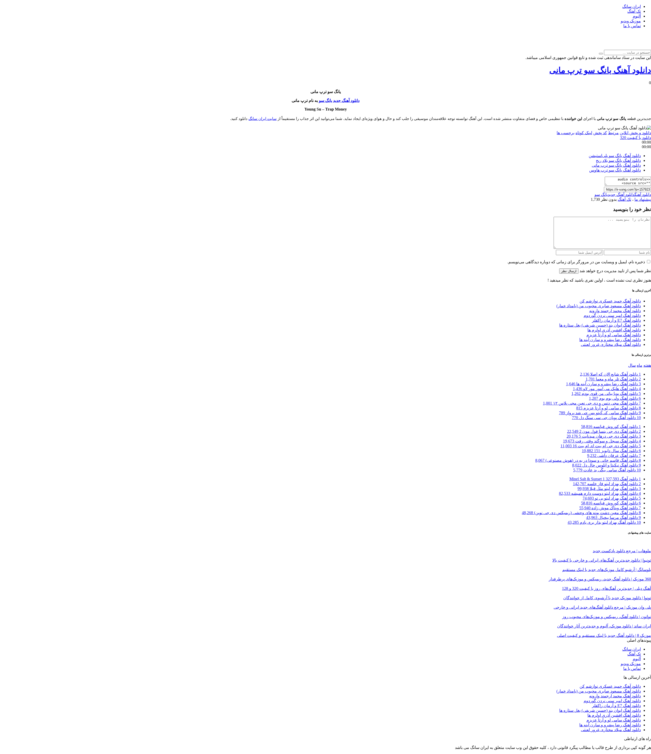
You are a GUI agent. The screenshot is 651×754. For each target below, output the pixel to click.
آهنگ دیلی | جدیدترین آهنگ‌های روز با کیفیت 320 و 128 (606, 588)
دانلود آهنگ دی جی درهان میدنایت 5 (604, 436)
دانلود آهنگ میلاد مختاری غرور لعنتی (611, 344)
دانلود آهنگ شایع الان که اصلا (610, 374)
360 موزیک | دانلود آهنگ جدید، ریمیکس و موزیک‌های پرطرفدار (600, 579)
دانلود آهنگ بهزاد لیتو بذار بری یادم (604, 522)
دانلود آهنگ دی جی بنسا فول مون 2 (604, 431)
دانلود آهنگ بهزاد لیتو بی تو (612, 498)
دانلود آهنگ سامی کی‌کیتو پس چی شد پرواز (600, 413)
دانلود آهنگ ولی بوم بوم (615, 398)
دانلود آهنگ (642, 194)
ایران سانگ (631, 6)
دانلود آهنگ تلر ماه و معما (613, 379)
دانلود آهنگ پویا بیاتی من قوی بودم (606, 393)
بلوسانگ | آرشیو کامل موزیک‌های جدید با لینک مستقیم (606, 569)
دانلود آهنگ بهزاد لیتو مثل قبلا (609, 488)
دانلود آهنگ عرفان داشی (614, 455)
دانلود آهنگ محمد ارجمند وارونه (615, 311)
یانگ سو (325, 100)
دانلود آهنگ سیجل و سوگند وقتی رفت (602, 441)
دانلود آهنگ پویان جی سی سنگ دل (606, 418)
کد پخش (600, 133)
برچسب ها (565, 133)
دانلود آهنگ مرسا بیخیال (613, 517)
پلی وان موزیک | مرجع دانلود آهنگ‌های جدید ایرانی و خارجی (602, 607)
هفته (647, 365)
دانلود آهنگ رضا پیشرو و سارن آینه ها (610, 339)
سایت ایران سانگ (262, 119)
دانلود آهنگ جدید (346, 100)
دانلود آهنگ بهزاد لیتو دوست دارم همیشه (600, 493)
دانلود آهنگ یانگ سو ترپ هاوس (615, 170)
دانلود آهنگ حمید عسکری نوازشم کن (610, 301)
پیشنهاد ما (642, 199)
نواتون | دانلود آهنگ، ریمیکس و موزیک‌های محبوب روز (606, 616)
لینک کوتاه (583, 133)
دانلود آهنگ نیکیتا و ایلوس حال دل (606, 465)
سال (632, 365)
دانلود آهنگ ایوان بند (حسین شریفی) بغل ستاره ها (600, 325)
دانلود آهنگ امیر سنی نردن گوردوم (612, 315)
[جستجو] (601, 53)
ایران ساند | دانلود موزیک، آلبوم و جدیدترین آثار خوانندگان (604, 626)
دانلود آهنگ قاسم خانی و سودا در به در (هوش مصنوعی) (588, 460)
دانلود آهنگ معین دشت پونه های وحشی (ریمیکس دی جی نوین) (581, 513)
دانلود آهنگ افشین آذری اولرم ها (614, 330)
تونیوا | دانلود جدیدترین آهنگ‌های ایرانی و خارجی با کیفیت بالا (601, 560)
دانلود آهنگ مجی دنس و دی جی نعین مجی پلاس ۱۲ (592, 403)
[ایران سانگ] (642, 47)
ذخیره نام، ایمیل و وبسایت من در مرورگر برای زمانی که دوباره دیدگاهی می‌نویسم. (576, 262)
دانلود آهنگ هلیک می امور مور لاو (607, 389)
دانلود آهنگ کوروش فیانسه (611, 426)
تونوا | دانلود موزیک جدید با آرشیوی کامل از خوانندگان (607, 598)
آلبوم (637, 16)
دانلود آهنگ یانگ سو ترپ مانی (600, 70)
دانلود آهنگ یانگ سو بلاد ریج (618, 160)
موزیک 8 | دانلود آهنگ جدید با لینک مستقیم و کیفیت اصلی (604, 635)
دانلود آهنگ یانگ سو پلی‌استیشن (615, 155)
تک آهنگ (634, 11)
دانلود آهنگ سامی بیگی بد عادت (607, 470)
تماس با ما (632, 26)
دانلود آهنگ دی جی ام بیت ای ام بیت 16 (600, 446)
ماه (639, 365)
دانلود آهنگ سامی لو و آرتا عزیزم (613, 335)
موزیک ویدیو (631, 21)
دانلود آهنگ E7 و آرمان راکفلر (616, 320)
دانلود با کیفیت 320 (635, 137)
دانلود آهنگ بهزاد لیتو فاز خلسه (607, 484)
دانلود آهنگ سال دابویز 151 (611, 451)
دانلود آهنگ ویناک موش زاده (610, 508)
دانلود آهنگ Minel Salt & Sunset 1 (605, 479)
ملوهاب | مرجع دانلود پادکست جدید (622, 551)
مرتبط (613, 133)
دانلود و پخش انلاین (635, 133)
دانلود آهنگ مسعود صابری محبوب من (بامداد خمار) (598, 306)
